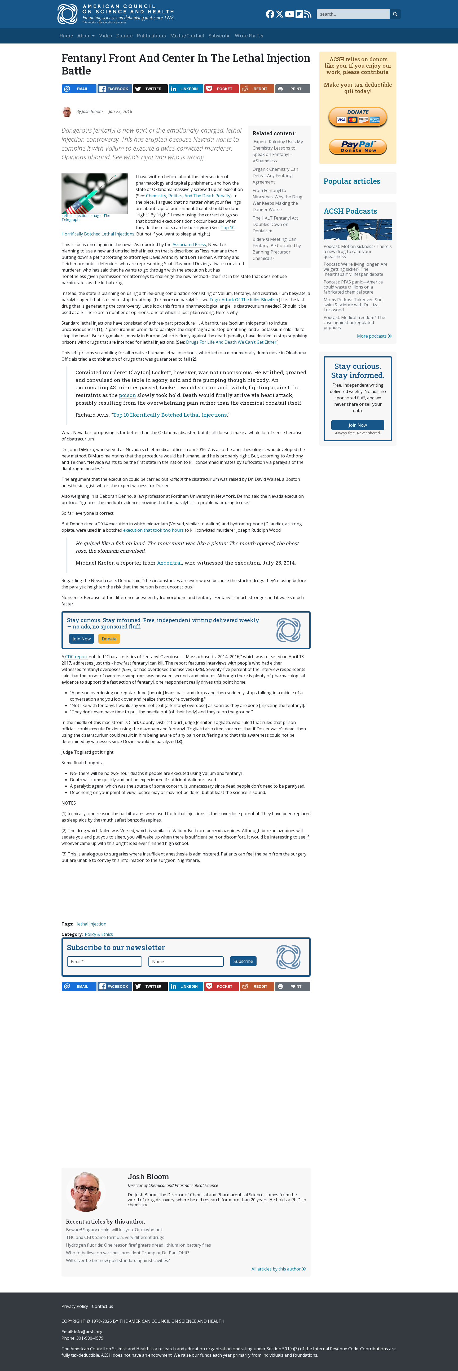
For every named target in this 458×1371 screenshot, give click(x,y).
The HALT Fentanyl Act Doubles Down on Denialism (275, 224)
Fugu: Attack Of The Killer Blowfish (244, 300)
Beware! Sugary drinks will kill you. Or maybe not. (114, 1230)
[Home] (121, 14)
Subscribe (219, 36)
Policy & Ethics (99, 934)
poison (127, 395)
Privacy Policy (74, 1306)
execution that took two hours (153, 530)
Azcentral (169, 562)
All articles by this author (277, 1269)
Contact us (102, 1306)
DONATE (357, 112)
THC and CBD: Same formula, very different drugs (115, 1237)
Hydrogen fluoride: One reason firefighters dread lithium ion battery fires (138, 1245)
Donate (124, 36)
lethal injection (91, 924)
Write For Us (249, 36)
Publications (151, 36)
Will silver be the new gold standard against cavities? (118, 1260)
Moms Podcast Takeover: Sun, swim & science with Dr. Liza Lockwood (354, 305)
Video (105, 36)
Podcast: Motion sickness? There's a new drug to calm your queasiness (358, 251)
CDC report (76, 657)
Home (66, 36)
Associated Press (189, 244)
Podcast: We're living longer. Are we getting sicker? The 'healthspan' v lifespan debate (355, 269)
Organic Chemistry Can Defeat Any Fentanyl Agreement (275, 175)
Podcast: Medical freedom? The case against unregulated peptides (354, 322)
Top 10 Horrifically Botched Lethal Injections (170, 414)
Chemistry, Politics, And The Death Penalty (188, 196)
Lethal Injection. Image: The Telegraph (85, 217)
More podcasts (372, 336)
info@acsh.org (88, 1332)
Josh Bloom (92, 111)
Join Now (82, 639)
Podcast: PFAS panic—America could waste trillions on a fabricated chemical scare (353, 287)
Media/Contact (187, 36)
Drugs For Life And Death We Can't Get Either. (231, 342)
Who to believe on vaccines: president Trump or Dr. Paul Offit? (127, 1253)
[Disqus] (186, 1067)
